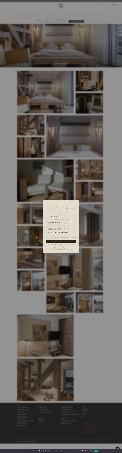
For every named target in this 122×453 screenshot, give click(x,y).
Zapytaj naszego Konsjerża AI (61, 248)
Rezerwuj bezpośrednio (61, 241)
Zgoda (95, 450)
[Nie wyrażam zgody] (120, 451)
